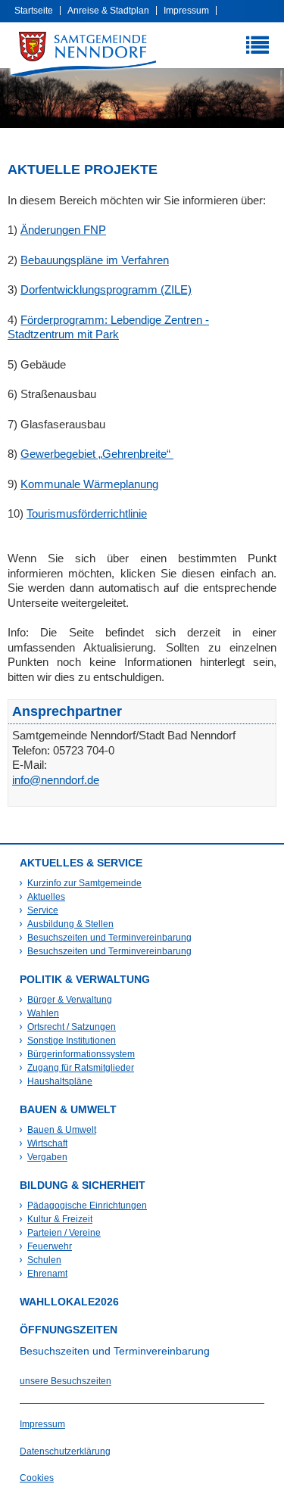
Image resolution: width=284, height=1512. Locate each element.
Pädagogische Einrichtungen (87, 1205)
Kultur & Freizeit (59, 1219)
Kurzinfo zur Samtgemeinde (84, 883)
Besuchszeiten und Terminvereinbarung (109, 937)
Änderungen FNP (63, 229)
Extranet (185, 31)
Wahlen (43, 1013)
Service (42, 910)
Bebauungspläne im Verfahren (94, 260)
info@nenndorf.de (55, 779)
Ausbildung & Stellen (70, 924)
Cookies (37, 1478)
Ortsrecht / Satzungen (71, 1027)
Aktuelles (46, 896)
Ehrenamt (47, 1273)
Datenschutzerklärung (65, 1451)
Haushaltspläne (59, 1081)
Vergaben (47, 1157)
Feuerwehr (49, 1246)
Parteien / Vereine (64, 1232)
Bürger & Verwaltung (69, 999)
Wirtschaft (47, 1143)
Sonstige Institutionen (71, 1040)
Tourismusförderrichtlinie (87, 513)
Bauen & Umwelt (61, 1130)
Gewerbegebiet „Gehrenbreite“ (96, 453)
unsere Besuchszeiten (65, 1381)
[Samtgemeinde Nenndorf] (83, 54)
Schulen (44, 1260)
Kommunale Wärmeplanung (89, 484)
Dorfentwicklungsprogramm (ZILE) (106, 289)
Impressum (186, 10)
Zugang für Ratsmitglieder (80, 1067)
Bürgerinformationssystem (81, 1054)
